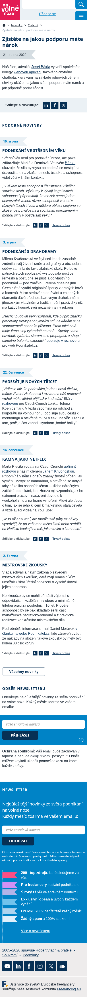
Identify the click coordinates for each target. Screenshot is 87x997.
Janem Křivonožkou (58, 471)
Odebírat (18, 841)
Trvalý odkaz (61, 225)
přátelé (66, 950)
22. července (13, 372)
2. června (10, 555)
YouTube (7, 966)
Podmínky (31, 955)
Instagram (40, 966)
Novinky (16, 25)
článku (70, 163)
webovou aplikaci (27, 72)
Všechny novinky (24, 672)
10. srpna (10, 141)
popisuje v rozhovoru (63, 340)
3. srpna (9, 242)
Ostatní (33, 25)
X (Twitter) (63, 105)
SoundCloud (62, 966)
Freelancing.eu (6, 984)
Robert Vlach (46, 950)
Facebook (54, 105)
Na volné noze (4, 25)
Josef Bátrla (40, 67)
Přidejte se (47, 14)
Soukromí (9, 955)
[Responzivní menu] (81, 15)
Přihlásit (20, 735)
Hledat (81, 4)
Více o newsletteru (35, 931)
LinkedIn (46, 105)
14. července (13, 450)
